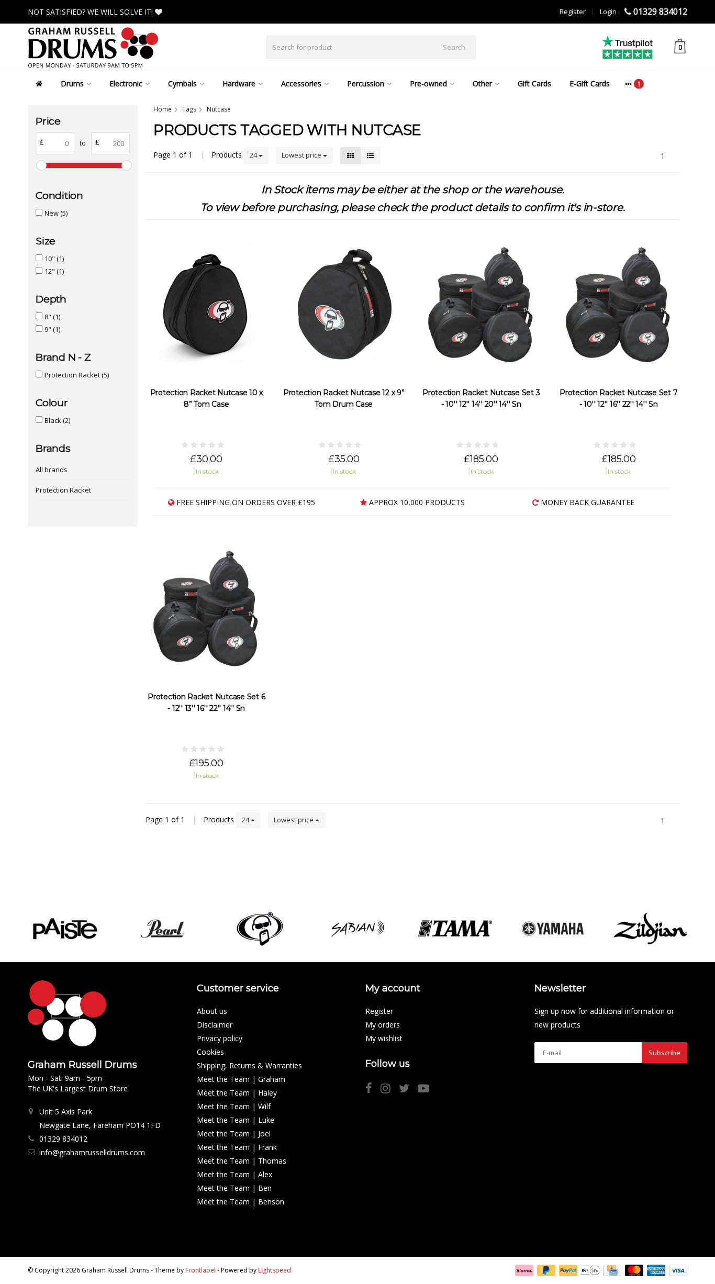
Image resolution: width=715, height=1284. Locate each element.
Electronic (125, 83)
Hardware (238, 83)
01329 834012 (660, 11)
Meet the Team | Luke (235, 1120)
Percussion (365, 83)
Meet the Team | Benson (240, 1202)
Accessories (301, 83)
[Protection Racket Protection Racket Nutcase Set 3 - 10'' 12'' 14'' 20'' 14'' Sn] (481, 305)
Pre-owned (428, 83)
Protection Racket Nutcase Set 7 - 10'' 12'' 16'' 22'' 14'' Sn (618, 398)
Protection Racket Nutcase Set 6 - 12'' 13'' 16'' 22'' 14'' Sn (206, 702)
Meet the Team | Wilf (234, 1106)
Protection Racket (76, 374)
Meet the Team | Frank (237, 1147)
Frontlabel (200, 1270)
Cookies (210, 1052)
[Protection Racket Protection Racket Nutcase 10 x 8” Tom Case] (206, 305)
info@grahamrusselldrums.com (92, 1152)
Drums (72, 83)
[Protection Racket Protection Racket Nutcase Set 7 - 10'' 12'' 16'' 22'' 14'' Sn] (619, 305)
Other (482, 83)
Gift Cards (534, 83)
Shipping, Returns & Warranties (249, 1065)
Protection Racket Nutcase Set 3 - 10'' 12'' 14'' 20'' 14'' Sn (481, 398)
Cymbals (182, 83)
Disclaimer (214, 1025)
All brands (52, 469)
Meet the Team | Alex (234, 1174)
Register (573, 11)
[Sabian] (357, 928)
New (56, 213)
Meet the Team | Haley (237, 1093)
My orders (382, 1025)
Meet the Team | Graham (241, 1079)
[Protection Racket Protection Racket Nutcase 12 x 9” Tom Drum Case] (344, 305)
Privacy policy (219, 1038)
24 (254, 155)
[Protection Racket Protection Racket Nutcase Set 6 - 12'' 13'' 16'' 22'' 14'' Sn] (206, 608)
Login (608, 11)
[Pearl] (162, 928)
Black (57, 420)
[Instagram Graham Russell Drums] (390, 1090)
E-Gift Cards (589, 83)
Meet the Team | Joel (234, 1133)
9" (52, 329)
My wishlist (384, 1038)
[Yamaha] (552, 928)
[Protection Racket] (260, 928)
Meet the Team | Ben (234, 1188)
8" (52, 316)
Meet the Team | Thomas (241, 1161)
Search (454, 47)
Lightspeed (274, 1270)
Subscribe (664, 1052)
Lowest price (302, 155)
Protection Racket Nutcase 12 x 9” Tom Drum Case (344, 398)
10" (54, 258)
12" (54, 271)
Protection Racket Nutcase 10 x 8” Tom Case (206, 398)
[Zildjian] (650, 928)
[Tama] (455, 928)
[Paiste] (65, 928)
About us (212, 1011)
